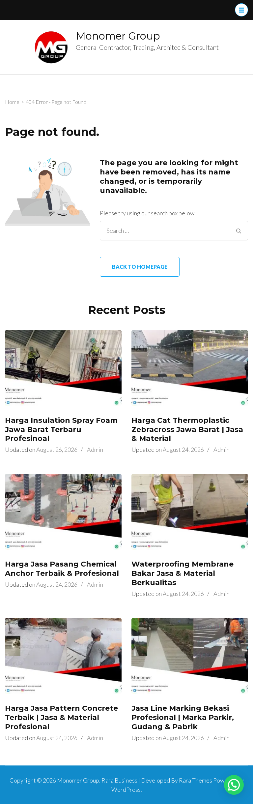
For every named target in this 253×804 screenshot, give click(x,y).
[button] (234, 785)
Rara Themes (195, 780)
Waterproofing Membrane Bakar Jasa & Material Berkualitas (182, 573)
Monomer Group (118, 36)
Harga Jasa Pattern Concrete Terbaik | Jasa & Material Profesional (61, 717)
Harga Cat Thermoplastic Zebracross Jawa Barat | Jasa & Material (187, 429)
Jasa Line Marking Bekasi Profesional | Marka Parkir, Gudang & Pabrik (182, 717)
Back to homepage (139, 266)
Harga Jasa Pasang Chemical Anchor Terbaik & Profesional (62, 569)
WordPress (126, 789)
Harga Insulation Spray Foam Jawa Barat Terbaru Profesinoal (61, 429)
